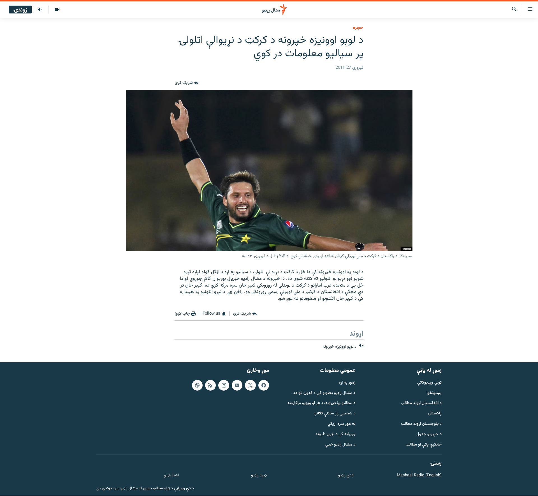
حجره (358, 27)
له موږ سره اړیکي (341, 424)
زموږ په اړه (347, 383)
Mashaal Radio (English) (419, 476)
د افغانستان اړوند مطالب (421, 404)
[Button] (186, 83)
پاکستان (435, 414)
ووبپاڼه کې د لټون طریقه (335, 434)
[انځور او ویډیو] (57, 10)
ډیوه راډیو (258, 476)
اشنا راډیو (171, 476)
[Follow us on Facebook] (263, 385)
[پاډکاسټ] (197, 385)
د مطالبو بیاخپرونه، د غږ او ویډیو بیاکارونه (321, 404)
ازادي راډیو (346, 476)
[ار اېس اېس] (210, 385)
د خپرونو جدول (429, 434)
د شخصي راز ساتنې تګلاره (334, 414)
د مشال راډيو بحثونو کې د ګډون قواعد (324, 393)
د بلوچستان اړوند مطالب (421, 424)
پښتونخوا (434, 393)
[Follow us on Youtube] (237, 385)
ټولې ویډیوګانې (429, 383)
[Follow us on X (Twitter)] (250, 385)
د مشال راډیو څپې (340, 445)
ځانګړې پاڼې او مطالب (424, 445)
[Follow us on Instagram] (223, 385)
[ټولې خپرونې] (40, 10)
